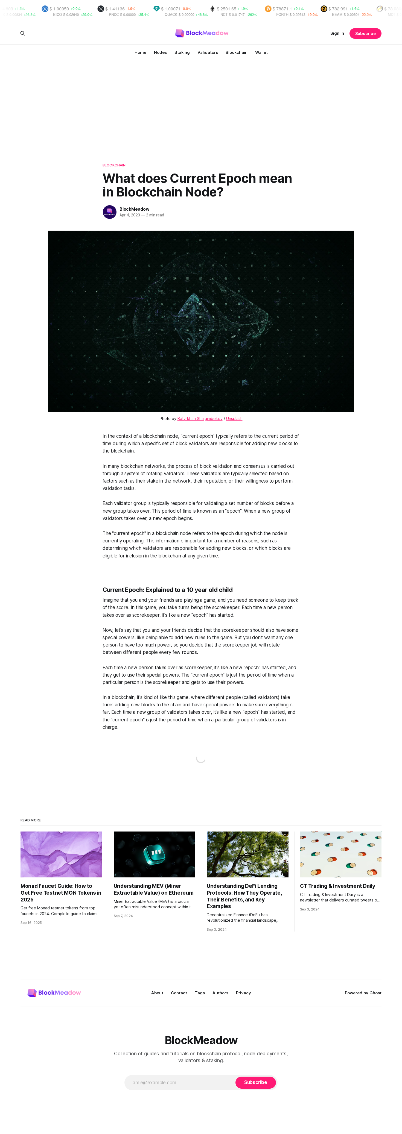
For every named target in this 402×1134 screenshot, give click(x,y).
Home (140, 52)
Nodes (160, 52)
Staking (182, 52)
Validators (207, 52)
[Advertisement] (201, 101)
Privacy (243, 992)
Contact (179, 992)
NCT (178, 14)
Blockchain (236, 52)
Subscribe (365, 33)
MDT (346, 14)
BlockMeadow (135, 209)
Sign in (337, 33)
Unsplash (234, 418)
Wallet (261, 52)
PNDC (69, 14)
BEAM (292, 14)
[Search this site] (22, 33)
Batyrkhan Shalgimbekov (200, 418)
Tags (200, 992)
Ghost (375, 992)
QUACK (126, 14)
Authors (220, 992)
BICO (12, 14)
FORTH (237, 14)
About (157, 992)
